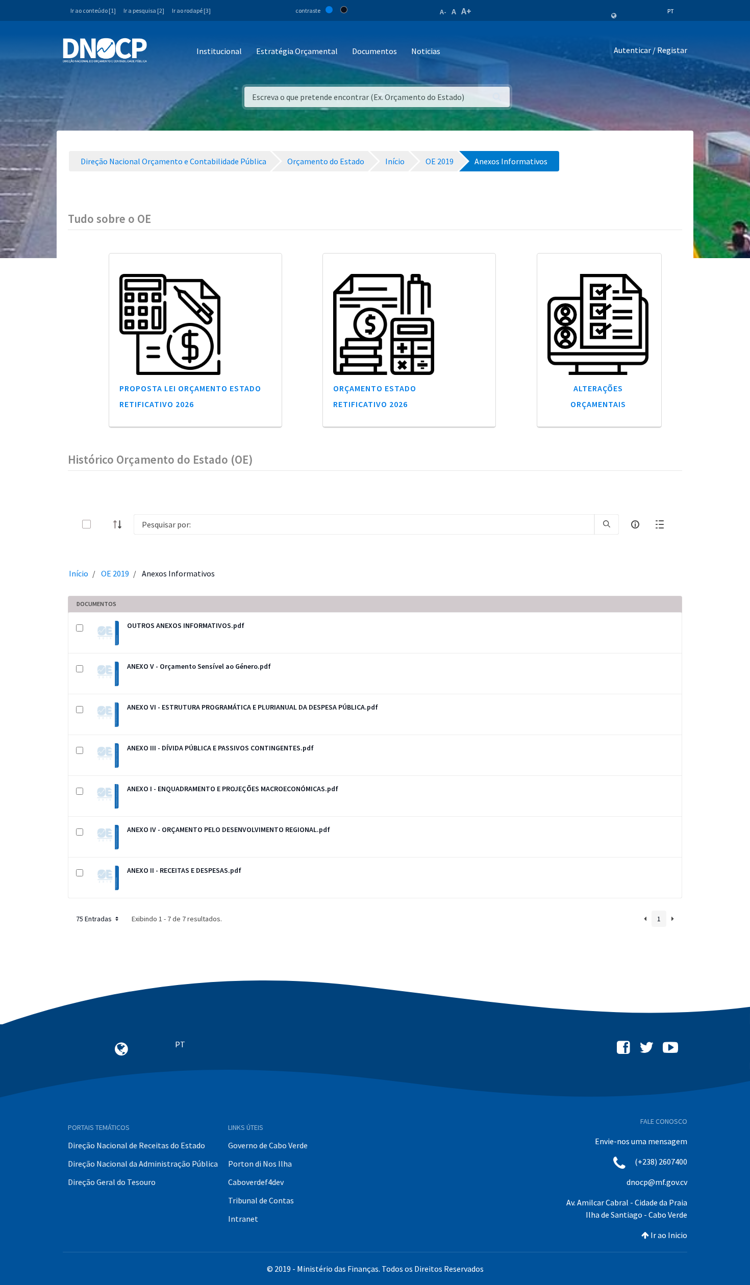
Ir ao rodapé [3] (191, 10)
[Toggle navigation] (160, 51)
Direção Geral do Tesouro (112, 1182)
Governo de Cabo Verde (268, 1145)
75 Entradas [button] (94, 918)
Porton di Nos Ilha (260, 1163)
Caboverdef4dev (256, 1182)
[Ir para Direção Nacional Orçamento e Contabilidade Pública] (105, 50)
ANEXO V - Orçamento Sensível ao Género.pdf (199, 666)
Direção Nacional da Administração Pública (143, 1163)
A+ (466, 11)
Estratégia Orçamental (297, 51)
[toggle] (103, 524)
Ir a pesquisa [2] (143, 10)
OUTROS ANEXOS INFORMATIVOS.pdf (185, 625)
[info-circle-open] (635, 524)
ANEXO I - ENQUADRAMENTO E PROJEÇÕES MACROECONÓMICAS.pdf (232, 788)
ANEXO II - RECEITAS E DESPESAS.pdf (184, 870)
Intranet (243, 1219)
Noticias (425, 51)
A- (443, 11)
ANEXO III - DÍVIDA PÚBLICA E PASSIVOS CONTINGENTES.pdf (220, 747)
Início (78, 573)
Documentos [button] (374, 51)
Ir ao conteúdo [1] (93, 10)
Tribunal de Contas (261, 1200)
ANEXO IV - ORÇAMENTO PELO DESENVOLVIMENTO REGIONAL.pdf (228, 829)
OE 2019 (115, 573)
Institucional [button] (219, 51)
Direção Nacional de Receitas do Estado (136, 1145)
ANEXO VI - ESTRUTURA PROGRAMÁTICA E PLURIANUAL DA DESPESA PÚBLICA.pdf (252, 707)
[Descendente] (120, 524)
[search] (606, 524)
